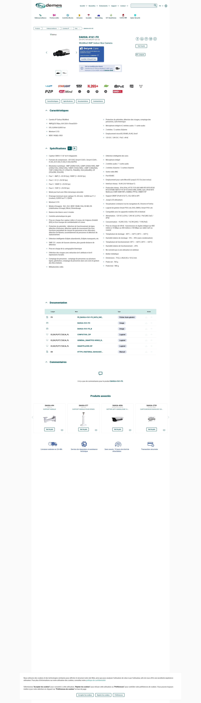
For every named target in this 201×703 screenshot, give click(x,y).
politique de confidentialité (96, 680)
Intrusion (79, 18)
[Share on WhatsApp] (155, 39)
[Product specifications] (75, 148)
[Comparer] (62, 430)
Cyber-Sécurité (135, 18)
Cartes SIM (123, 18)
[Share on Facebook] (137, 39)
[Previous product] (46, 52)
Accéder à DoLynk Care (88, 59)
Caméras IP (66, 28)
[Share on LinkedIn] (142, 39)
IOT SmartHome (111, 18)
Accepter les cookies (85, 695)
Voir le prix (141, 46)
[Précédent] (32, 417)
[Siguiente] (169, 417)
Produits (37, 28)
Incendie (88, 18)
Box (76, 28)
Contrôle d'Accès (67, 18)
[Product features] (70, 148)
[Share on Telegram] (151, 39)
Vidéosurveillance (40, 18)
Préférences (119, 695)
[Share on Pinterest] (146, 39)
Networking (98, 18)
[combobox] (144, 6)
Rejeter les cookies (103, 695)
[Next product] (76, 52)
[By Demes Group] (49, 6)
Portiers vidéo (54, 18)
